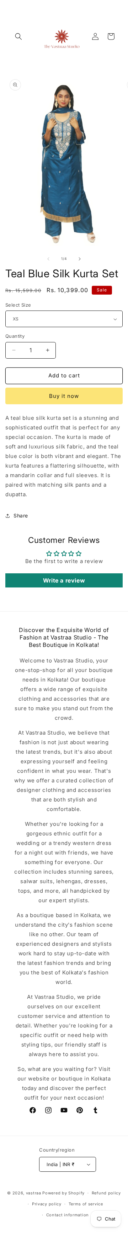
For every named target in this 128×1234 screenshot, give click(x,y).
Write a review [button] (64, 580)
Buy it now (64, 396)
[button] (18, 36)
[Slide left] (48, 259)
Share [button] (21, 515)
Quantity (15, 336)
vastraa (33, 1192)
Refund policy (106, 1192)
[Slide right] (79, 259)
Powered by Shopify (63, 1192)
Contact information (67, 1214)
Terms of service (86, 1203)
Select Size (18, 305)
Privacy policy (47, 1203)
